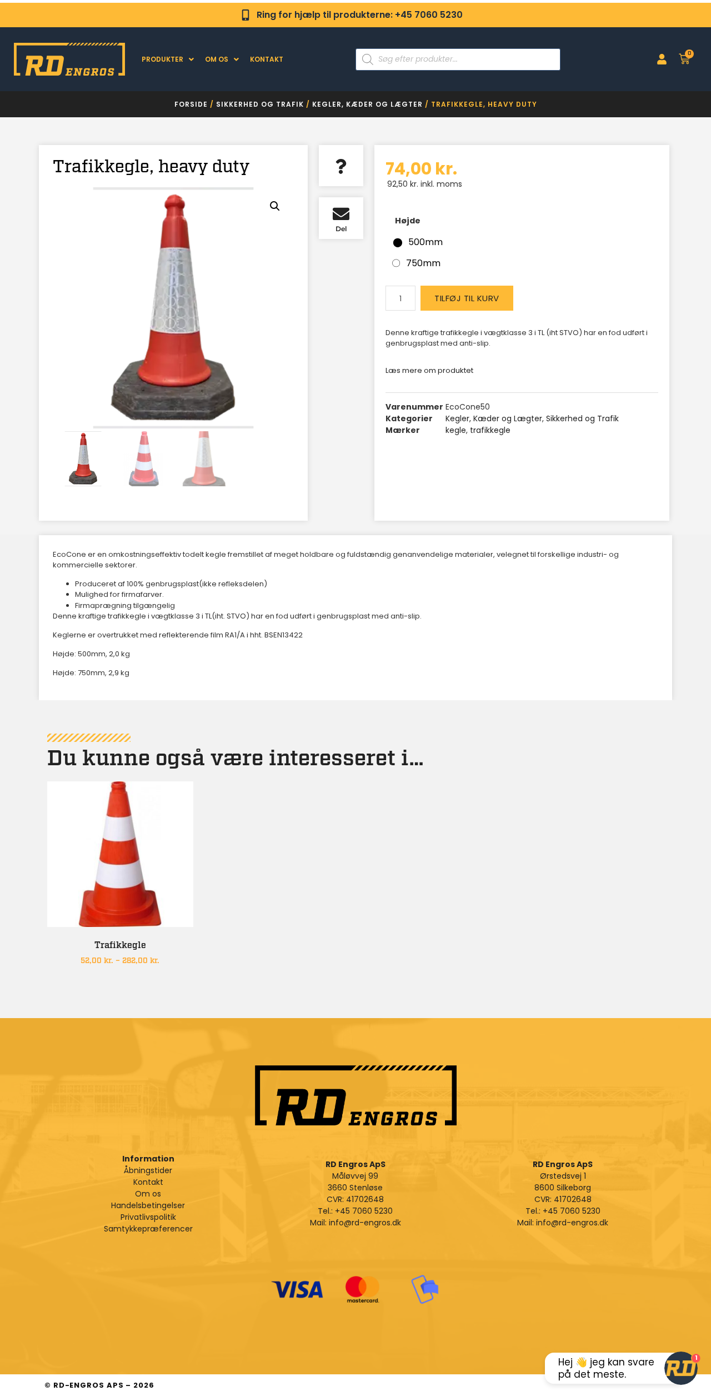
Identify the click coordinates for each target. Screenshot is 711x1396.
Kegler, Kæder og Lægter (367, 104)
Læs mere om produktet (429, 370)
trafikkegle (490, 430)
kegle (455, 430)
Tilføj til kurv (466, 298)
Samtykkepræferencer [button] (148, 1228)
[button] (275, 206)
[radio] (417, 242)
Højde (407, 221)
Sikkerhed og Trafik (260, 104)
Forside (191, 104)
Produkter (162, 59)
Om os (216, 59)
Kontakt (266, 59)
